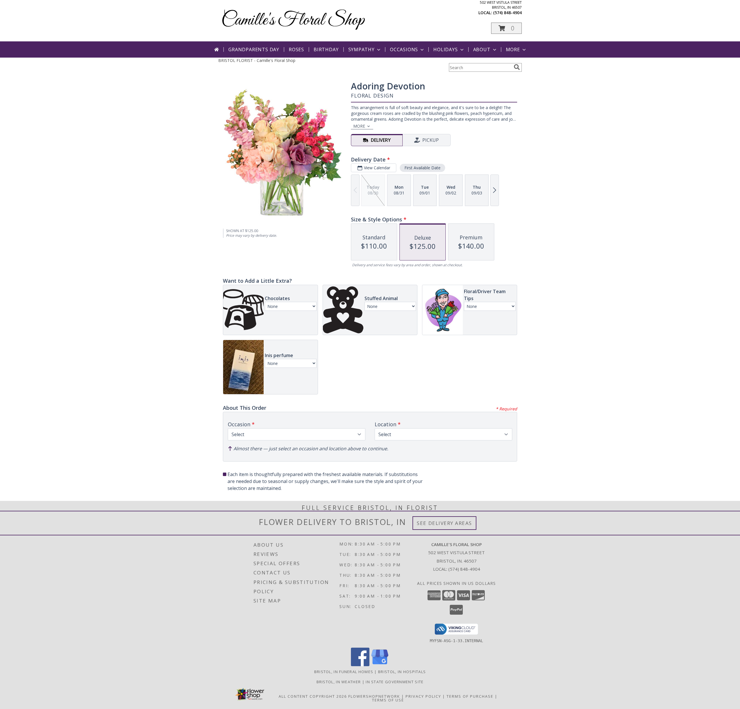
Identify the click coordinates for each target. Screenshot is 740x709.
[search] (516, 67)
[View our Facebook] (360, 664)
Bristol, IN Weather (339, 681)
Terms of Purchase (470, 696)
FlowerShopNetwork (374, 696)
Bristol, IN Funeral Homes (343, 671)
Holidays (445, 49)
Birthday (326, 49)
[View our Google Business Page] (380, 664)
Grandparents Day (253, 49)
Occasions (404, 49)
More (513, 49)
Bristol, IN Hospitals (402, 671)
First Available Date (422, 167)
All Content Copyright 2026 (313, 696)
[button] (506, 28)
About (482, 49)
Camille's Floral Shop (293, 20)
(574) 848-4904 (507, 12)
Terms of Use (388, 700)
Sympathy (361, 49)
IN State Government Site (394, 681)
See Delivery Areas (444, 523)
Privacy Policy (423, 696)
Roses (296, 49)
